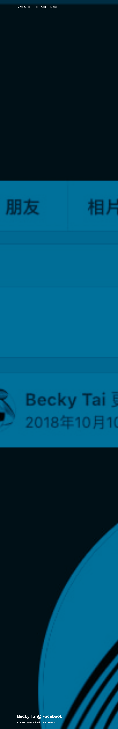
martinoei (22, 722)
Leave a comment (50, 722)
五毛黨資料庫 (23, 7)
